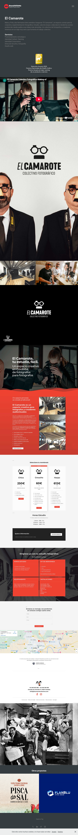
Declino (60, 832)
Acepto (54, 832)
